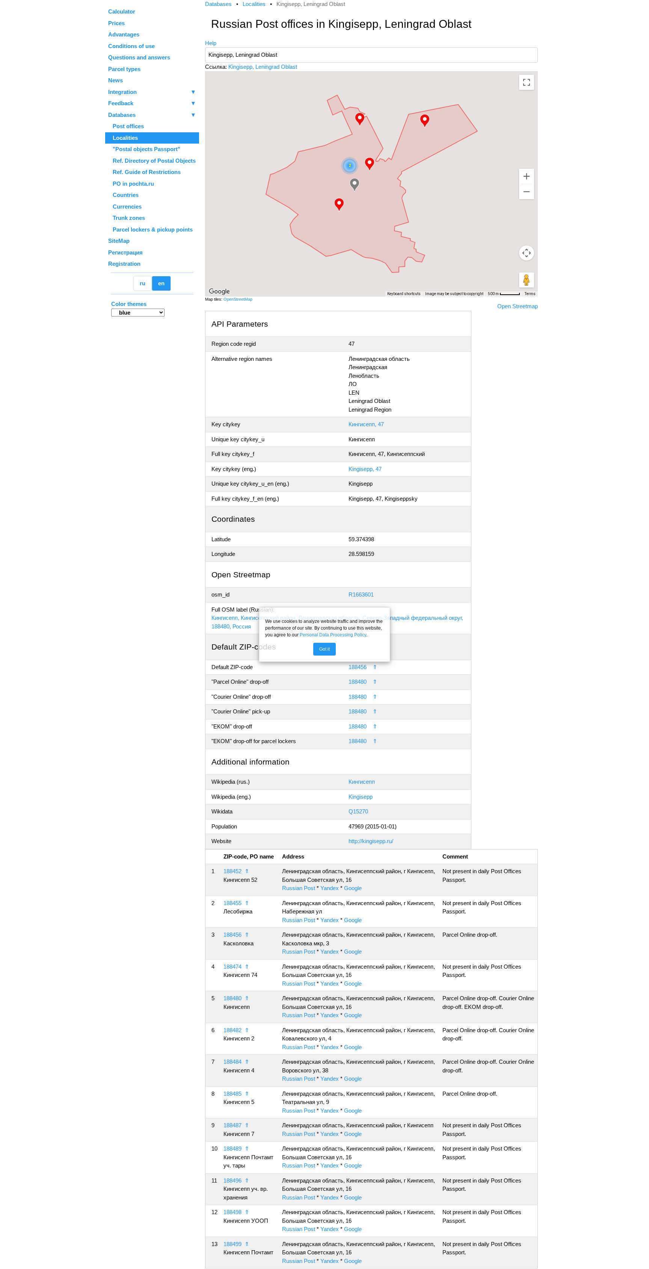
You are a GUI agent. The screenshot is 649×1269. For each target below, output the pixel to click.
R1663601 (361, 594)
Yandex (329, 888)
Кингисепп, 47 (366, 424)
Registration (124, 263)
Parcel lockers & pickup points (150, 229)
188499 (232, 1244)
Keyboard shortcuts (404, 294)
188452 (232, 871)
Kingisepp (361, 797)
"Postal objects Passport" (144, 149)
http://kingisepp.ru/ (371, 841)
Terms (530, 294)
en (161, 283)
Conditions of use (131, 46)
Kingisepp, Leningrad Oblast (262, 67)
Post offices (126, 126)
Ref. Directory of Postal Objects (152, 160)
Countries (123, 195)
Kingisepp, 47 (365, 469)
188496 (232, 1180)
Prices (116, 23)
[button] (425, 121)
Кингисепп (362, 781)
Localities (123, 138)
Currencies (125, 206)
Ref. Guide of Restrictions (144, 172)
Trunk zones (126, 218)
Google (353, 888)
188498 (232, 1212)
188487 (232, 1125)
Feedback (152, 103)
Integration (152, 92)
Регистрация (125, 252)
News (115, 80)
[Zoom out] (526, 191)
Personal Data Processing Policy (333, 635)
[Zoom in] (526, 176)
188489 (232, 1148)
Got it (324, 649)
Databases (122, 115)
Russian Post (298, 888)
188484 (232, 1062)
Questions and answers (139, 57)
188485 (232, 1093)
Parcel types (124, 69)
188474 (232, 966)
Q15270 (358, 811)
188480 (358, 681)
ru (142, 283)
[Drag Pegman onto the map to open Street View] (526, 280)
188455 (232, 903)
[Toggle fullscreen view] (526, 82)
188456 (358, 667)
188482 (232, 1030)
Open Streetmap (517, 306)
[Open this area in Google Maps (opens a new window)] (219, 292)
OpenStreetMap (237, 299)
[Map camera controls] (526, 252)
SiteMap (119, 241)
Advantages (123, 34)
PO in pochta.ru (131, 183)
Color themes (128, 304)
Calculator (121, 11)
